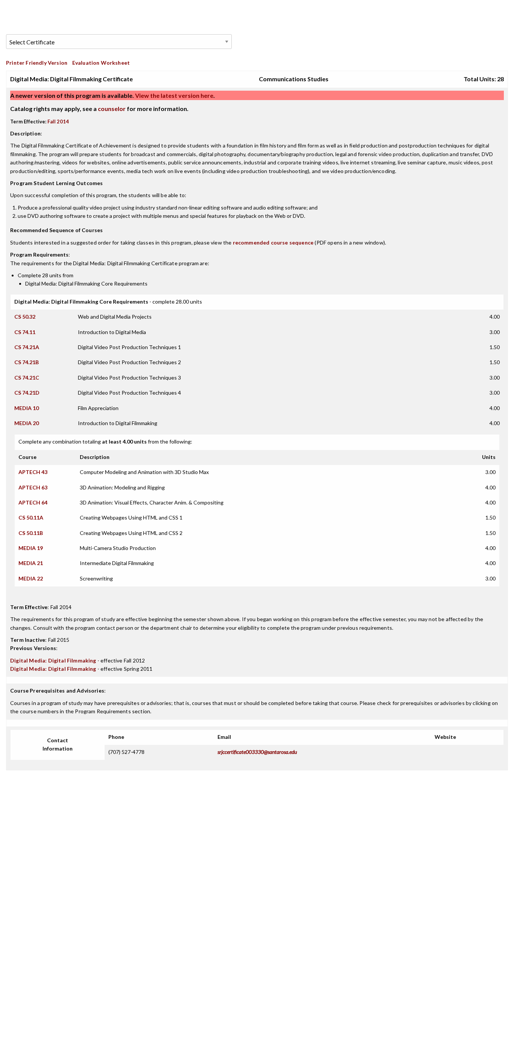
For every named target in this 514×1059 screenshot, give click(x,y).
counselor (112, 108)
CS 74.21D (27, 392)
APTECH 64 (32, 502)
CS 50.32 (24, 316)
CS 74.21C (26, 377)
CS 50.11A (30, 517)
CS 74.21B (26, 362)
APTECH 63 (32, 487)
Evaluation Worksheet (101, 62)
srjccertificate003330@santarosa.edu (257, 752)
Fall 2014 (58, 122)
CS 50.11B (30, 533)
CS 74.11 (24, 332)
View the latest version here (173, 95)
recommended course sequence (273, 242)
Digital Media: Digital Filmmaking (53, 660)
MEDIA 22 (30, 578)
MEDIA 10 (26, 408)
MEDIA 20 (26, 423)
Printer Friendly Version (36, 62)
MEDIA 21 (30, 563)
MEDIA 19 (30, 548)
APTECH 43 (32, 472)
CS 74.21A (26, 347)
